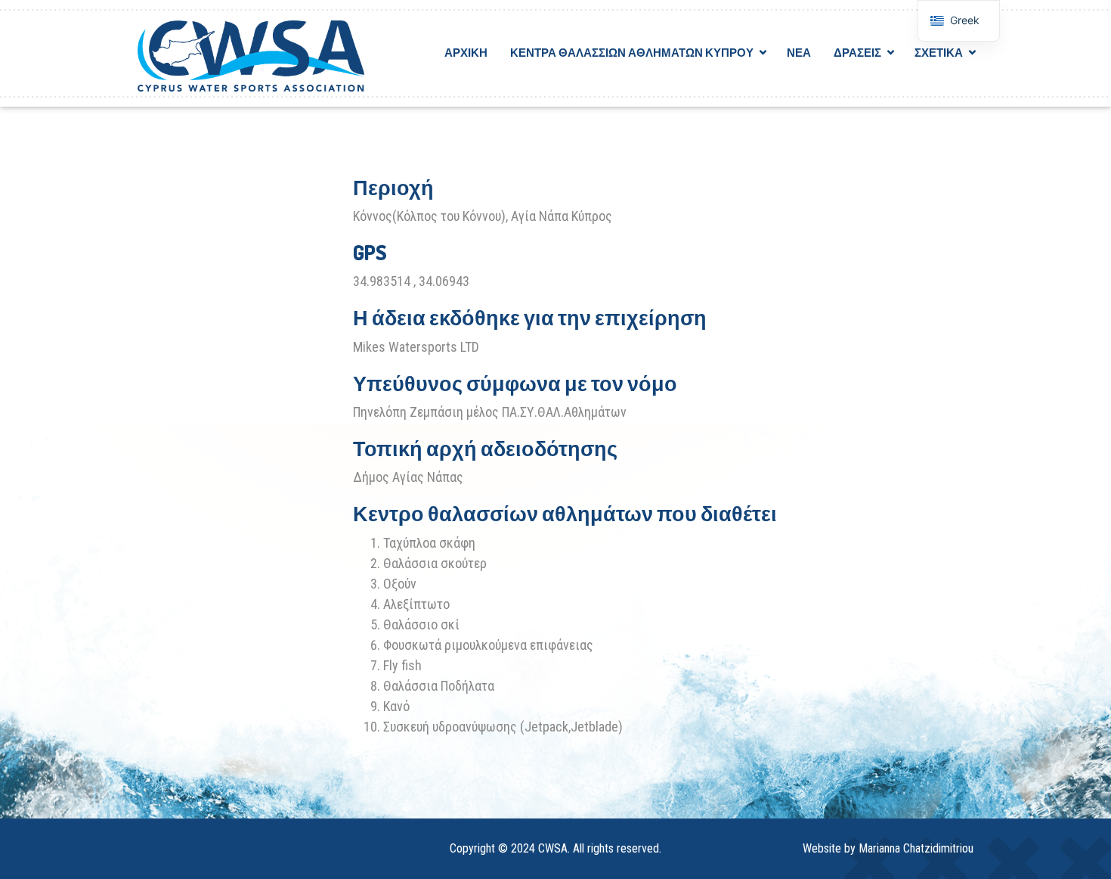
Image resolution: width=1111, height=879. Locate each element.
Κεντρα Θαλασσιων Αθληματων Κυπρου (632, 52)
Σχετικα (938, 52)
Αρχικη (465, 52)
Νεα (799, 52)
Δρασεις (857, 52)
